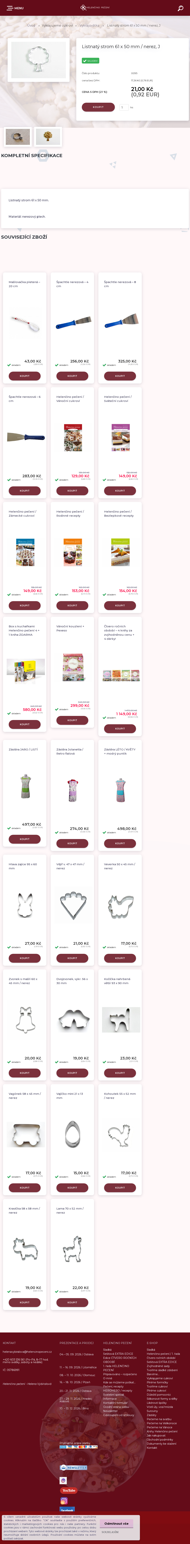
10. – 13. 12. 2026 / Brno (74, 1408)
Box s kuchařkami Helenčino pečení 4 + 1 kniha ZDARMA (24, 630)
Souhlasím (110, 1532)
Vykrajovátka (89, 25)
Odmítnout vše (116, 1523)
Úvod (31, 25)
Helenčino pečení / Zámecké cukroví (22, 514)
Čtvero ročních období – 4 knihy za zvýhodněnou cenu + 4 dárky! (119, 633)
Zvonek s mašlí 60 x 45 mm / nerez (23, 981)
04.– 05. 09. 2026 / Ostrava (77, 1354)
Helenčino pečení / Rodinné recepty (70, 514)
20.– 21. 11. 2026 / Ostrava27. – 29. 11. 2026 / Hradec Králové (76, 1396)
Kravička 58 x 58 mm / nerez (24, 1211)
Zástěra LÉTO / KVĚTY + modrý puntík (119, 751)
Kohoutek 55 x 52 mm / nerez (120, 1096)
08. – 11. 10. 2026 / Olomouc (77, 1375)
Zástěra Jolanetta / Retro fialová (69, 751)
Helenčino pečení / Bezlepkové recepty (119, 514)
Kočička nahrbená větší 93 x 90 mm (117, 981)
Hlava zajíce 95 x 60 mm (23, 866)
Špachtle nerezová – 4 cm (72, 284)
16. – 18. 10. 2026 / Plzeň (75, 1382)
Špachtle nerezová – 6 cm (25, 399)
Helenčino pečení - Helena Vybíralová (27, 1384)
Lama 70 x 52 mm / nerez (69, 1211)
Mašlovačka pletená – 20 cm (24, 284)
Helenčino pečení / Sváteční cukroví (118, 399)
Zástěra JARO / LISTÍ (23, 749)
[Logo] (95, 8)
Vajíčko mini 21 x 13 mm (69, 1096)
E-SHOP (15, 8)
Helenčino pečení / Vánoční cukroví (70, 399)
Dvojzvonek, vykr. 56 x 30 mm (72, 981)
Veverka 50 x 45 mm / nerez (119, 866)
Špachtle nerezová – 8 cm (120, 284)
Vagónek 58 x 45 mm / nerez (25, 1096)
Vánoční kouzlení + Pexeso (70, 628)
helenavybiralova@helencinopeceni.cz (27, 1351)
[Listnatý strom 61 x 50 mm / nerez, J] (39, 39)
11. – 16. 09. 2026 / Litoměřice (78, 1367)
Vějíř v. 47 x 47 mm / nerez (70, 866)
